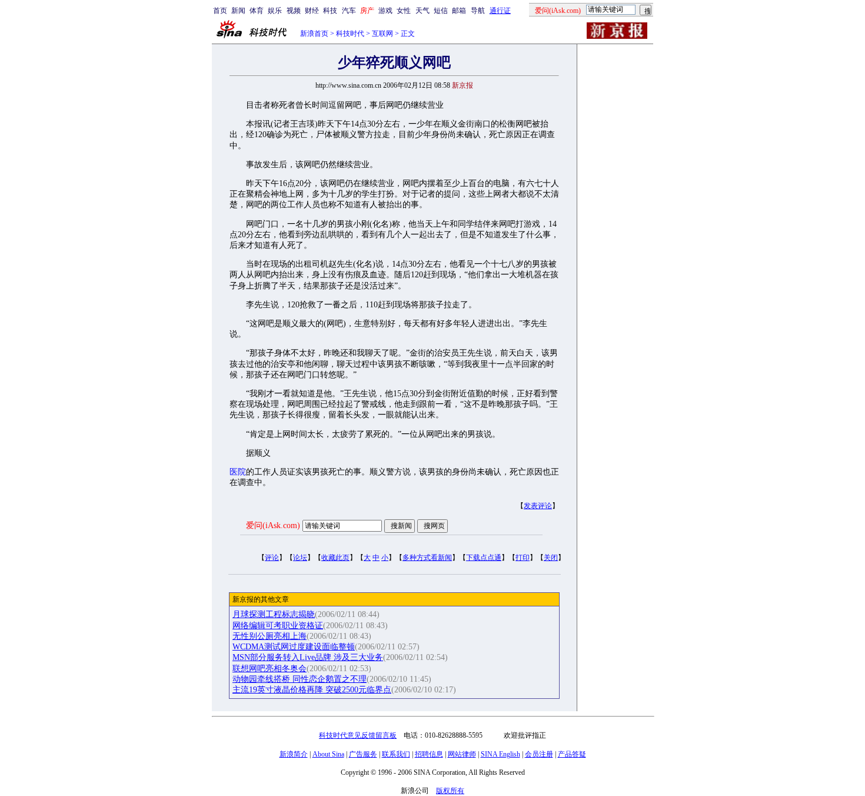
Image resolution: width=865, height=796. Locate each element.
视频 (294, 10)
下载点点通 (483, 557)
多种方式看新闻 (427, 557)
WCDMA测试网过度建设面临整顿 (293, 646)
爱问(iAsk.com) (273, 525)
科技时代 (350, 33)
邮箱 (459, 10)
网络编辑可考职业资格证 (277, 625)
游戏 (385, 10)
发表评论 (538, 506)
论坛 (300, 557)
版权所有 (450, 791)
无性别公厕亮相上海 (269, 636)
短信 (441, 10)
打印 (522, 557)
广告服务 (363, 754)
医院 (237, 471)
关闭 (551, 557)
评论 (272, 557)
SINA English (500, 754)
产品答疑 (572, 754)
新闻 (238, 10)
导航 (478, 10)
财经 (312, 10)
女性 (404, 10)
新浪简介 (294, 754)
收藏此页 (335, 557)
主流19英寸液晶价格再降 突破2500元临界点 (311, 689)
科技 (330, 10)
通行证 (500, 10)
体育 (256, 10)
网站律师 (462, 754)
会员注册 (539, 754)
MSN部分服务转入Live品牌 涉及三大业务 (307, 657)
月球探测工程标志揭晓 (273, 614)
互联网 (382, 33)
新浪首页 (314, 33)
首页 (220, 10)
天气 (422, 10)
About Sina (328, 754)
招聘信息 (429, 754)
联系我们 (396, 754)
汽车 (349, 10)
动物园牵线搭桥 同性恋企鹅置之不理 (299, 679)
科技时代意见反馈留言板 (358, 735)
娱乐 (275, 10)
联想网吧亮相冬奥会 (269, 668)
